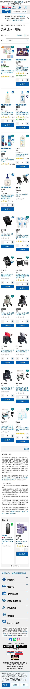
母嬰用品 (13, 25)
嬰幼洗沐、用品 (21, 25)
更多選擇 (3, 151)
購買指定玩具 (19, 2)
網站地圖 (6, 663)
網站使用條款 (14, 663)
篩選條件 (19, 35)
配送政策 (20, 668)
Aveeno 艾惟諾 (16, 478)
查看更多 (15, 685)
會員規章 (20, 666)
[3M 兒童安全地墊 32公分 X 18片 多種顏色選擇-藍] (2, 62)
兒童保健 (6, 513)
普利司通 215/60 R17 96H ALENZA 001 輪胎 (7, 541)
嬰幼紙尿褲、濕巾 (16, 511)
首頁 (2, 25)
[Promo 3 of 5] (15, 566)
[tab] (15, 579)
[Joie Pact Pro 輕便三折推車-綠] (20, 188)
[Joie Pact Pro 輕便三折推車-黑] (17, 188)
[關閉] (28, 18)
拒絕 (24, 685)
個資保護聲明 (11, 666)
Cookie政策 (10, 665)
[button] (25, 11)
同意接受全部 (6, 685)
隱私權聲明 (23, 663)
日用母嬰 (7, 25)
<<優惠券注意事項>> (17, 20)
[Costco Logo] (6, 7)
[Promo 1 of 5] (11, 566)
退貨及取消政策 (11, 668)
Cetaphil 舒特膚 (6, 478)
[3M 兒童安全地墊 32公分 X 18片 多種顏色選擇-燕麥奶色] (5, 62)
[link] (7, 57)
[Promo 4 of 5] (17, 566)
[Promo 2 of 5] (13, 566)
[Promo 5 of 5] (18, 566)
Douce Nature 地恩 (9, 479)
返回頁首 (26, 449)
